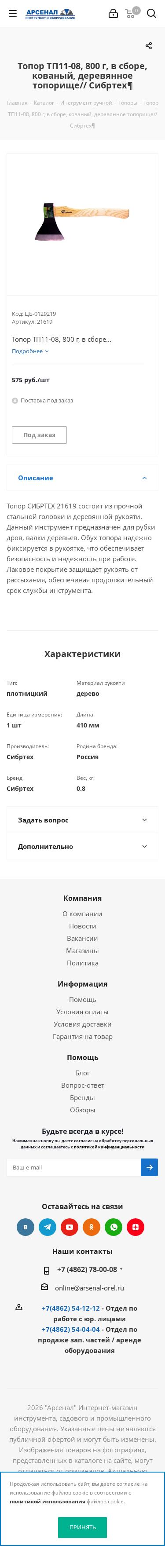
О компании (82, 913)
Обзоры (82, 1109)
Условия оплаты (82, 1011)
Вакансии (82, 938)
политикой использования (47, 1501)
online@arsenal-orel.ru (89, 1287)
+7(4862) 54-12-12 (71, 1308)
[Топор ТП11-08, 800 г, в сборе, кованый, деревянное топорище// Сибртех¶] (82, 217)
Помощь (82, 999)
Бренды (82, 1097)
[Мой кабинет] (113, 13)
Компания (82, 898)
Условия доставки (83, 1024)
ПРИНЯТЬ (83, 1527)
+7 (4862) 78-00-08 (87, 1269)
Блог (82, 1072)
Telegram (47, 1227)
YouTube (69, 1227)
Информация (82, 984)
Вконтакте (25, 1227)
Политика (83, 962)
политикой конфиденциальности (109, 1147)
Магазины (82, 950)
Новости (82, 925)
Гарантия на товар (83, 1036)
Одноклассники (91, 1227)
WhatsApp (113, 1227)
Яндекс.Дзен (135, 1227)
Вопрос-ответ (82, 1085)
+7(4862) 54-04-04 (71, 1329)
